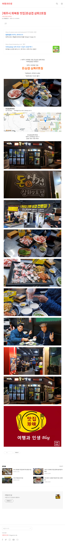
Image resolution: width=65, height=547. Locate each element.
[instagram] (10, 540)
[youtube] (14, 540)
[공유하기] (9, 452)
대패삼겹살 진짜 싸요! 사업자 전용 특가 (19, 47)
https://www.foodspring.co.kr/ (14, 44)
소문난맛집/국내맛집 (7, 16)
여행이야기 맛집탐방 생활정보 (12, 497)
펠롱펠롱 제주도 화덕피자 (14, 35)
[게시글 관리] (11, 452)
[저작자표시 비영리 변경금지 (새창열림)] (22, 452)
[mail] (17, 540)
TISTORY (4, 533)
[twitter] (6, 540)
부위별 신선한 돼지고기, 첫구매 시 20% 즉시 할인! (21, 49)
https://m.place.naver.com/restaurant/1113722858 (19, 32)
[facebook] (2, 540)
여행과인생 (7, 3)
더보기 (61, 466)
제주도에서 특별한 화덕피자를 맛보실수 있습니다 (21, 37)
